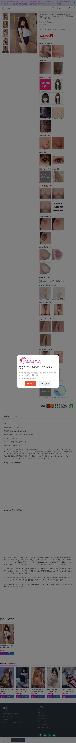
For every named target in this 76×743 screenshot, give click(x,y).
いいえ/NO (45, 384)
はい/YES (30, 384)
